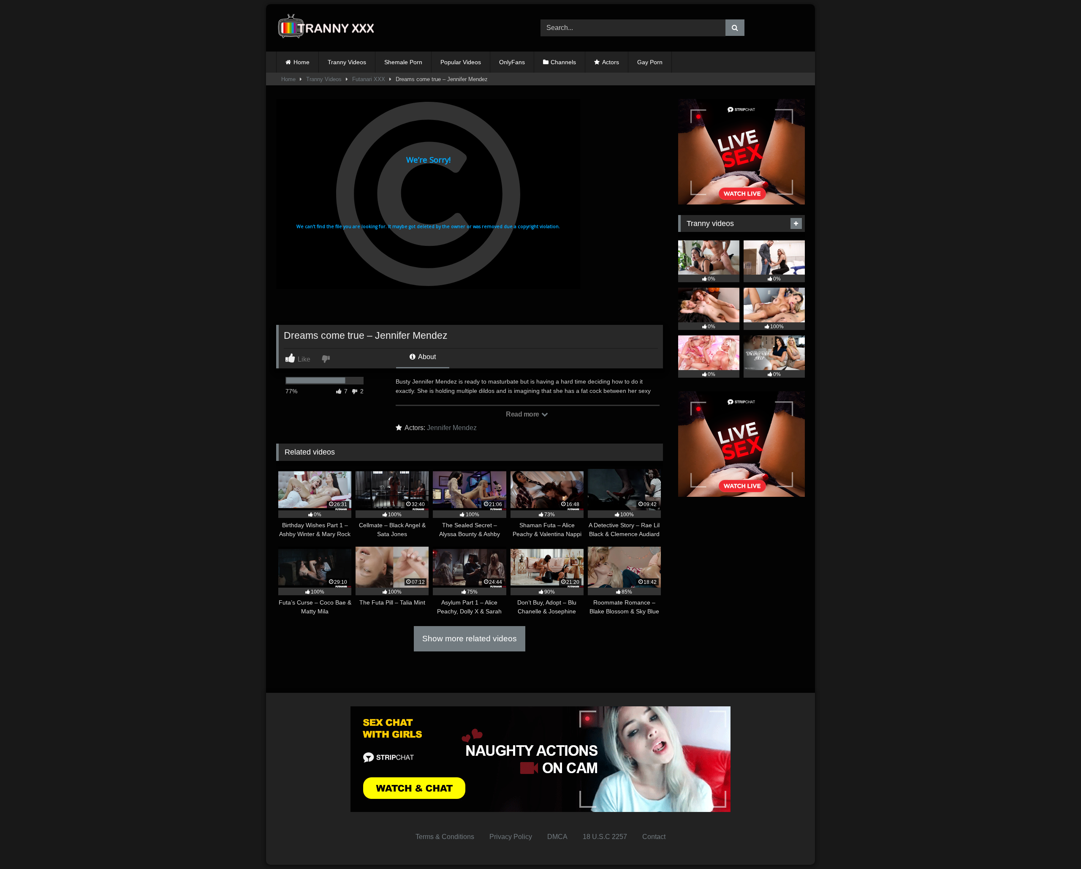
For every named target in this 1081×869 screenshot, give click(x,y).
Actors (610, 62)
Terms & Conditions (445, 836)
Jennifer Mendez (452, 427)
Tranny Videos (347, 62)
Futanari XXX (368, 79)
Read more (523, 414)
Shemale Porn (403, 62)
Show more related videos (469, 638)
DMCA (557, 836)
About (426, 356)
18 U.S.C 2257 (605, 836)
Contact (653, 836)
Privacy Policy (510, 836)
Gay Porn (650, 62)
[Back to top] (1055, 844)
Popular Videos (460, 62)
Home (301, 62)
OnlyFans (512, 62)
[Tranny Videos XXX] (329, 28)
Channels (563, 62)
